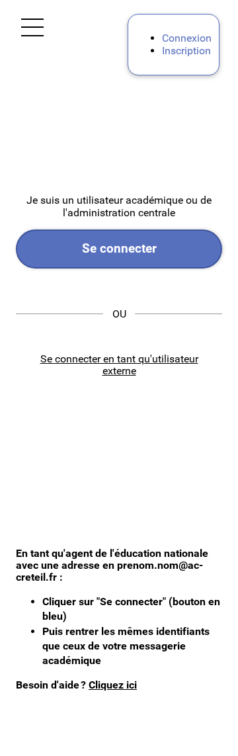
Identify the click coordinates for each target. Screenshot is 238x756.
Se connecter (119, 248)
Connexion (187, 38)
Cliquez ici (113, 685)
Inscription (186, 50)
